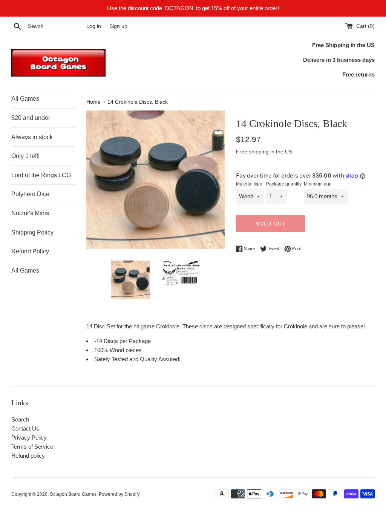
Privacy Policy (29, 437)
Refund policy (28, 455)
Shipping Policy (32, 232)
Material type (249, 184)
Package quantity (284, 184)
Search (20, 419)
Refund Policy (30, 251)
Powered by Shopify (119, 494)
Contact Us (25, 428)
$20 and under (30, 118)
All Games (25, 98)
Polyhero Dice (30, 194)
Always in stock (32, 137)
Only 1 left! (25, 156)
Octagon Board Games (73, 494)
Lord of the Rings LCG (41, 175)
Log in (93, 26)
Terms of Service (32, 446)
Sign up (118, 26)
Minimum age (318, 184)
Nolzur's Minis (30, 213)
